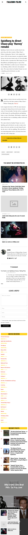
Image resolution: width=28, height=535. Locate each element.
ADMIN (3, 73)
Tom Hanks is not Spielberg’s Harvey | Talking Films (13, 271)
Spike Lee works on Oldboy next (10, 242)
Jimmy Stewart (10, 152)
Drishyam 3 (3, 376)
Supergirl (2, 354)
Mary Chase (17, 152)
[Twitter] (11, 94)
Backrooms (3, 371)
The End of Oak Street (5, 336)
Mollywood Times (4, 363)
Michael (2, 411)
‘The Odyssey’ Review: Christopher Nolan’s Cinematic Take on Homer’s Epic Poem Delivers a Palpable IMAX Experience (17, 451)
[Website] (16, 258)
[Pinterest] (14, 94)
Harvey (16, 103)
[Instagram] (14, 258)
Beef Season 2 (3, 407)
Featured (3, 37)
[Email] (19, 94)
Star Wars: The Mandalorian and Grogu (8, 380)
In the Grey (3, 385)
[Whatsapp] (17, 94)
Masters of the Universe (5, 367)
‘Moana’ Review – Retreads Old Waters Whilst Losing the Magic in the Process (18, 460)
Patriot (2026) (4, 398)
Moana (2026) (3, 350)
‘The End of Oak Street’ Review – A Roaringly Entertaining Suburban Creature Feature (18, 433)
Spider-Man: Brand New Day (6, 341)
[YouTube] (10, 258)
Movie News (9, 37)
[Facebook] (9, 94)
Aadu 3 (2, 420)
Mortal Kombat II (4, 393)
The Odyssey (3, 345)
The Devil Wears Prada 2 (5, 402)
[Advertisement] (14, 20)
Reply (2, 283)
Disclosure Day (4, 358)
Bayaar (2, 389)
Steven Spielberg (5, 154)
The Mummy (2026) (4, 415)
